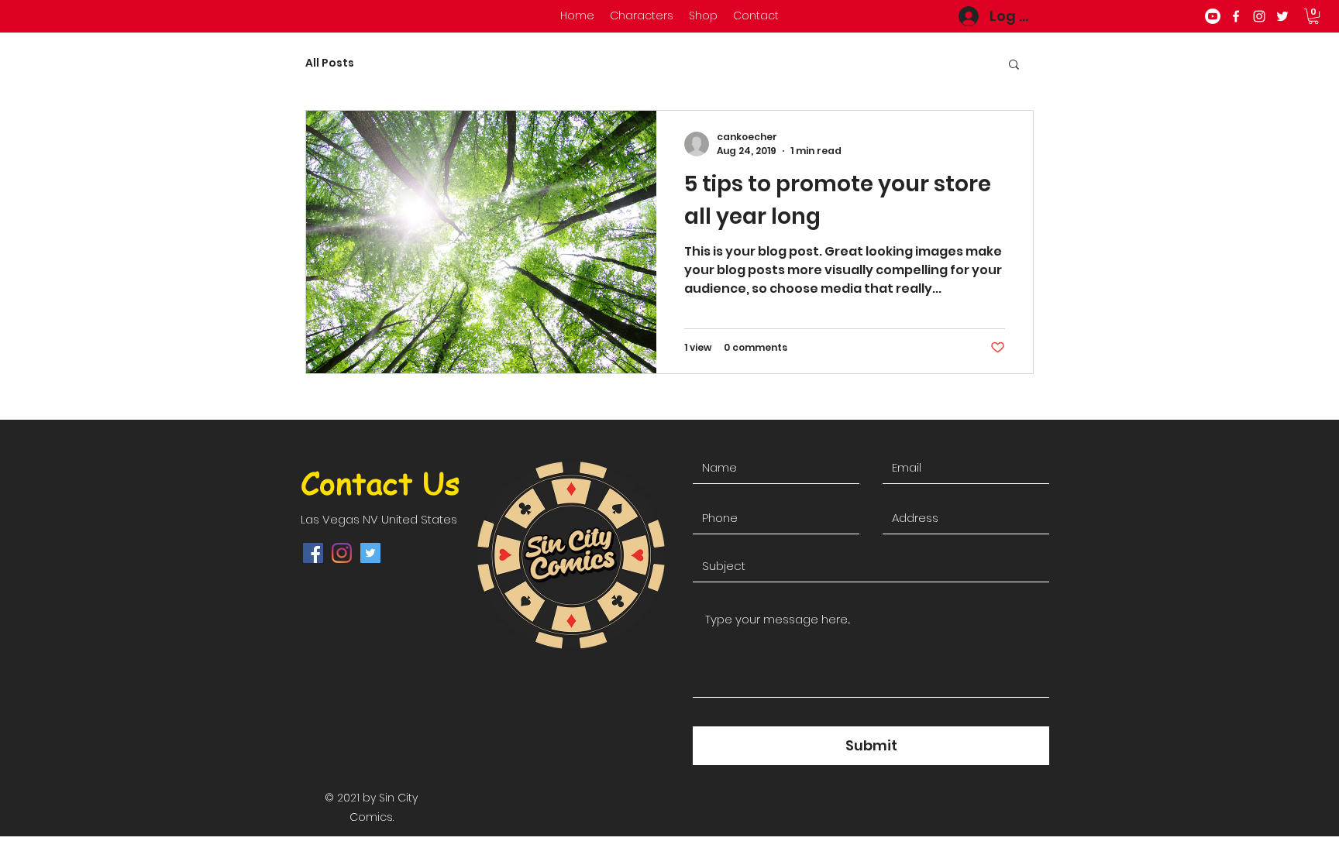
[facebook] (1236, 16)
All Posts (329, 63)
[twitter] (1282, 16)
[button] (1313, 16)
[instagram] (1259, 16)
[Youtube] (1212, 16)
